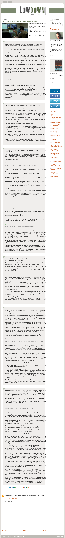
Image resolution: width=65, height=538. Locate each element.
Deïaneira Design (60, 536)
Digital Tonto (53, 111)
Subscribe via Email (56, 29)
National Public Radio (55, 135)
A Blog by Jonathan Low (35, 14)
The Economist (54, 131)
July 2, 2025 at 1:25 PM (11, 498)
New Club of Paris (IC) (55, 124)
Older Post (44, 530)
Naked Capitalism (54, 176)
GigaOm (52, 115)
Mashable (53, 141)
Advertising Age (54, 110)
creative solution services (10, 493)
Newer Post (4, 530)
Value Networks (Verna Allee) (56, 129)
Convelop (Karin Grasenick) (56, 161)
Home (24, 530)
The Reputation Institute (55, 142)
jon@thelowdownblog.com (55, 56)
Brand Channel (54, 149)
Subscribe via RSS (55, 28)
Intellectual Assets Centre (56, 122)
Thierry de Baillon (54, 128)
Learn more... (53, 53)
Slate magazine (54, 139)
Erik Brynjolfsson (54, 125)
